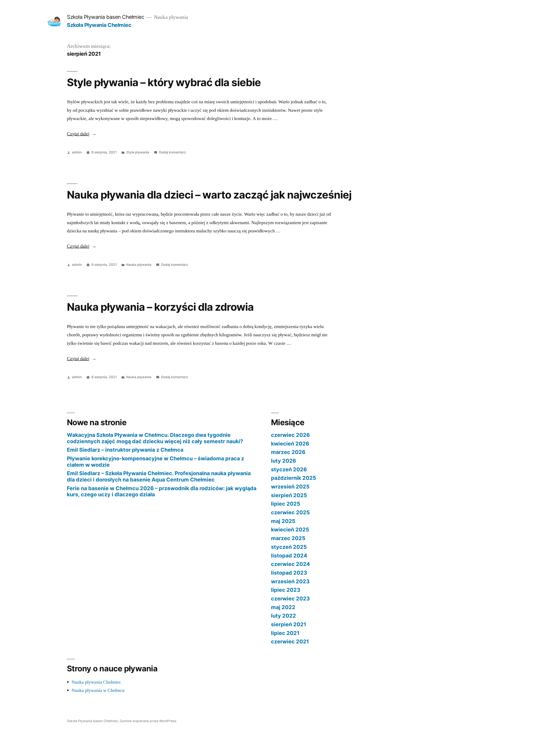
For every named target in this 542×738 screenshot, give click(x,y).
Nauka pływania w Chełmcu (98, 690)
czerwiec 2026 (290, 435)
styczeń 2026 (289, 469)
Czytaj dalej (81, 134)
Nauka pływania (138, 265)
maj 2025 (283, 521)
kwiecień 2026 (290, 443)
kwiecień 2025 (290, 529)
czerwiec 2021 (290, 641)
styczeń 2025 (289, 547)
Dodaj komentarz (172, 152)
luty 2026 (283, 461)
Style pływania (137, 152)
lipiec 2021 (285, 633)
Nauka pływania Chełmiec (96, 682)
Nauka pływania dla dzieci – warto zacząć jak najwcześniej (209, 194)
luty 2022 (283, 615)
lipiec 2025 (285, 504)
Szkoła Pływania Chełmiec (99, 25)
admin (77, 152)
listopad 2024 (289, 555)
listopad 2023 (289, 573)
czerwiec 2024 (290, 564)
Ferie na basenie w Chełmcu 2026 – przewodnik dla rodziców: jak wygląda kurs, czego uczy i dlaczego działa (161, 491)
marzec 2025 (288, 538)
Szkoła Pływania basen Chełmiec (105, 17)
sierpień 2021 (288, 624)
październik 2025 (293, 478)
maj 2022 (283, 607)
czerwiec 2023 (290, 598)
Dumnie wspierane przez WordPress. (148, 721)
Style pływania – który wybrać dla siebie (164, 82)
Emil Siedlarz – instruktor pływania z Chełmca (125, 450)
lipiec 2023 (285, 590)
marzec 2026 (288, 452)
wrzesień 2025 (290, 486)
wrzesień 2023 (290, 581)
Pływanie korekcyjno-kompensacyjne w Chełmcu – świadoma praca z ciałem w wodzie (155, 461)
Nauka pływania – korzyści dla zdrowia (160, 307)
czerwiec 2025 (290, 512)
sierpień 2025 (289, 495)
